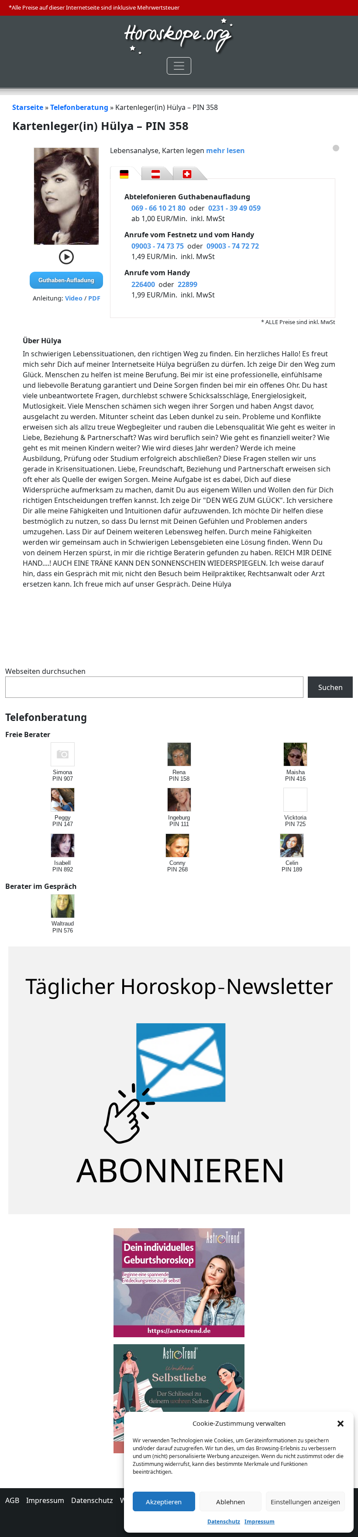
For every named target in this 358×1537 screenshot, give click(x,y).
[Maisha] (296, 755)
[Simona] (63, 755)
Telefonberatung (79, 107)
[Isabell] (63, 846)
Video (74, 298)
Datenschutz (223, 1521)
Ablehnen (230, 1501)
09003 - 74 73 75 (157, 246)
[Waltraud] (63, 907)
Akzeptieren (164, 1501)
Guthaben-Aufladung (66, 280)
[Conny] (178, 846)
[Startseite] (179, 35)
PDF (94, 298)
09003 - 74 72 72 (233, 246)
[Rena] (180, 755)
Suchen (330, 687)
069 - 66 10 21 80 (158, 208)
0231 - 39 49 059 (234, 208)
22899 (187, 284)
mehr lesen (225, 150)
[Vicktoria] (296, 800)
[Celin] (292, 846)
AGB (12, 1500)
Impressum (259, 1521)
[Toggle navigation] (179, 66)
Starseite (27, 107)
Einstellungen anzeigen (305, 1501)
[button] (340, 1423)
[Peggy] (63, 800)
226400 (143, 284)
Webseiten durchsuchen (45, 671)
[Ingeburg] (180, 800)
